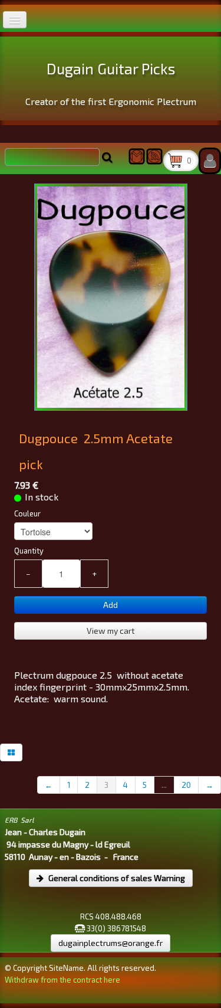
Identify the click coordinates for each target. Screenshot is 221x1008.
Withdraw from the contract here (62, 979)
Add (110, 605)
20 (186, 785)
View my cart (111, 631)
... (164, 785)
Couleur (27, 513)
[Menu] (15, 19)
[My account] (210, 161)
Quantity (29, 550)
